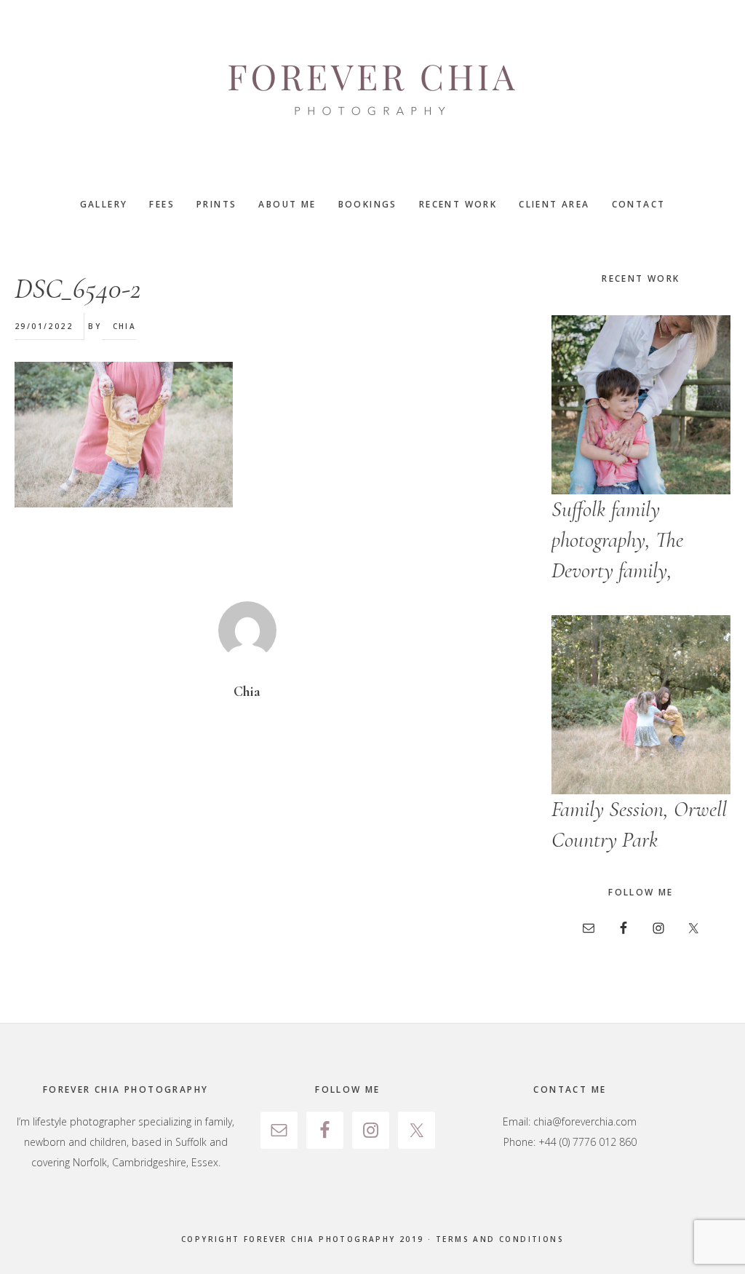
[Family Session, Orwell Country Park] (640, 704)
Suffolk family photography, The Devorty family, (617, 540)
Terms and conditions (500, 1239)
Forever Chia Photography (372, 91)
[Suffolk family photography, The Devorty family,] (640, 404)
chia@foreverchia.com (585, 1121)
